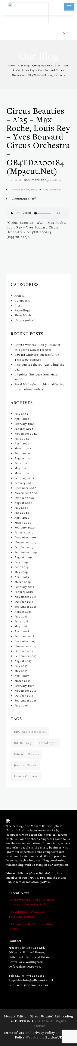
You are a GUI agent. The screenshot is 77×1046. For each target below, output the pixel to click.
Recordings (22, 310)
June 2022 (22, 438)
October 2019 (24, 547)
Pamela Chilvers (26, 776)
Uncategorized (25, 320)
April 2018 (22, 631)
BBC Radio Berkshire (30, 732)
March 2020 (23, 522)
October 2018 (24, 601)
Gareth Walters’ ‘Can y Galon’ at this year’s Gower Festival (32, 902)
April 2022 (22, 443)
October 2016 (24, 695)
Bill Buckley (23, 743)
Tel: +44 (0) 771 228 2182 (26, 975)
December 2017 (25, 641)
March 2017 (23, 681)
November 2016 (26, 690)
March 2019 (23, 582)
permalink (53, 180)
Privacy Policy (44, 1032)
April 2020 (22, 517)
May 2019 (21, 572)
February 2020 (25, 527)
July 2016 (21, 705)
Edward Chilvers (26, 754)
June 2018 (22, 621)
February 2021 (24, 478)
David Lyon (47, 743)
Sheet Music (23, 315)
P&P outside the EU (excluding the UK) (31, 926)
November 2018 (26, 597)
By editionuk (53, 189)
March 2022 (23, 448)
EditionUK (53, 1037)
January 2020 (24, 532)
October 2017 (24, 651)
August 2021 (23, 458)
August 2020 (24, 503)
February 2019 (24, 587)
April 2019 (22, 577)
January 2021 (24, 483)
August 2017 (23, 661)
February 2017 (24, 686)
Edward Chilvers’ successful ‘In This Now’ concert (31, 914)
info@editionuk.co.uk (38, 980)
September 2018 (26, 606)
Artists (19, 295)
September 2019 (26, 552)
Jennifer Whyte (25, 765)
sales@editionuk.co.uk (33, 985)
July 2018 (21, 616)
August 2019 (23, 557)
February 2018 (24, 636)
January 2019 (24, 592)
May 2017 (21, 671)
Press (18, 305)
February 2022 (25, 453)
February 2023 (24, 424)
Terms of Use (14, 1032)
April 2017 (22, 676)
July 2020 (21, 508)
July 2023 (21, 414)
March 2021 (23, 473)
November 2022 (26, 433)
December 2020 (26, 488)
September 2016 (26, 700)
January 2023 (24, 428)
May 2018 (21, 626)
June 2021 (22, 463)
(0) (65, 33)
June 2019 (22, 567)
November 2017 (26, 646)
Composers (22, 300)
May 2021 (21, 468)
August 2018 (23, 611)
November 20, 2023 (24, 189)
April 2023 (22, 419)
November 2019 (26, 542)
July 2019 (21, 562)
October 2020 (24, 498)
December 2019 (25, 537)
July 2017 (21, 666)
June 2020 (22, 513)
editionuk (16, 180)
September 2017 (26, 656)
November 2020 (26, 493)
